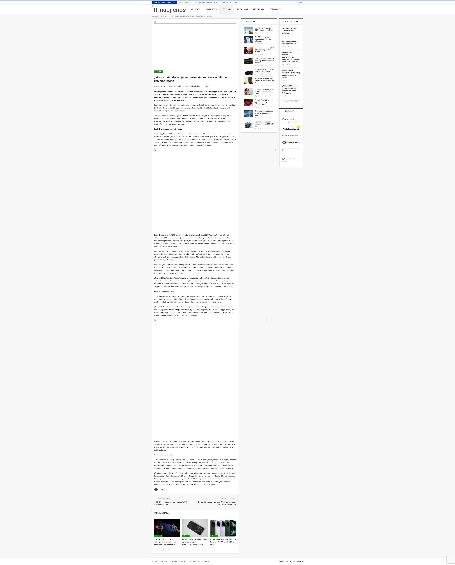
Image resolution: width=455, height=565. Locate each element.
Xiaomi (161, 489)
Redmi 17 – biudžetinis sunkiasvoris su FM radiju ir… (264, 124)
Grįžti (158, 549)
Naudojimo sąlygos (205, 2)
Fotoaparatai (276, 9)
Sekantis (166, 549)
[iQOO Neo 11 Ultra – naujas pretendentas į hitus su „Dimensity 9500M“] (248, 39)
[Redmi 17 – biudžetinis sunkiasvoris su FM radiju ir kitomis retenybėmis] (248, 124)
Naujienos (195, 9)
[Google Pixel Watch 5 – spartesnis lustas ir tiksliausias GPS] (248, 72)
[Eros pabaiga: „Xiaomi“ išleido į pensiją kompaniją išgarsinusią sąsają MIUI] (195, 528)
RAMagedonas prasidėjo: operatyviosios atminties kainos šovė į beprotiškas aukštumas (291, 57)
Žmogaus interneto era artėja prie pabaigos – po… (264, 113)
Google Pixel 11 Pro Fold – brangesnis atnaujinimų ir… (264, 80)
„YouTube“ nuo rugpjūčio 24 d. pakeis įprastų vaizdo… (264, 50)
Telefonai (227, 9)
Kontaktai (233, 2)
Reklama (225, 2)
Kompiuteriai (211, 9)
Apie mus (217, 2)
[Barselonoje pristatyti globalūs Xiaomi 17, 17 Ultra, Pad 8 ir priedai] (223, 528)
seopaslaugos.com (298, 561)
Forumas (194, 2)
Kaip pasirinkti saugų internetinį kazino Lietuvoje (290, 30)
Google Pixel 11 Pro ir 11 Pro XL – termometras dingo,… (264, 91)
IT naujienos (159, 561)
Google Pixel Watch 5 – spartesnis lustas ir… (264, 70)
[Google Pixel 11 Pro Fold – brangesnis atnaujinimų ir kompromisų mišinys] (248, 80)
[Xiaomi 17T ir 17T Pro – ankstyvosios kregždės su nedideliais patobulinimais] (167, 528)
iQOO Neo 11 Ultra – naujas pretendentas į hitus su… (263, 39)
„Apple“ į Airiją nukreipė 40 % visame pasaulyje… (264, 29)
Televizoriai (242, 9)
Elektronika (258, 9)
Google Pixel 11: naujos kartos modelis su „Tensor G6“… (264, 102)
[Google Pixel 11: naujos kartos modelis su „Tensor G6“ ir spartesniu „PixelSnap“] (248, 102)
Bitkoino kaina (184, 2)
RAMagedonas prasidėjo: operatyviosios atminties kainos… (264, 61)
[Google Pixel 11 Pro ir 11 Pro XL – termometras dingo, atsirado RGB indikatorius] (248, 91)
